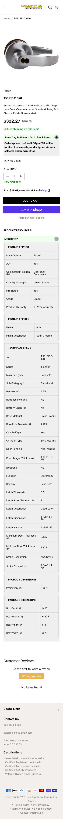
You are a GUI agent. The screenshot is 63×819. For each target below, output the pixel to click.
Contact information (31, 812)
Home (7, 18)
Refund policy (22, 804)
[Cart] (56, 7)
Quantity (10, 169)
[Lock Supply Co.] (32, 7)
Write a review (31, 676)
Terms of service (21, 808)
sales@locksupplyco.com (18, 732)
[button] (6, 7)
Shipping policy (43, 808)
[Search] (50, 7)
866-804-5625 (12, 724)
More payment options (31, 217)
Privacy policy (41, 804)
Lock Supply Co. (34, 797)
